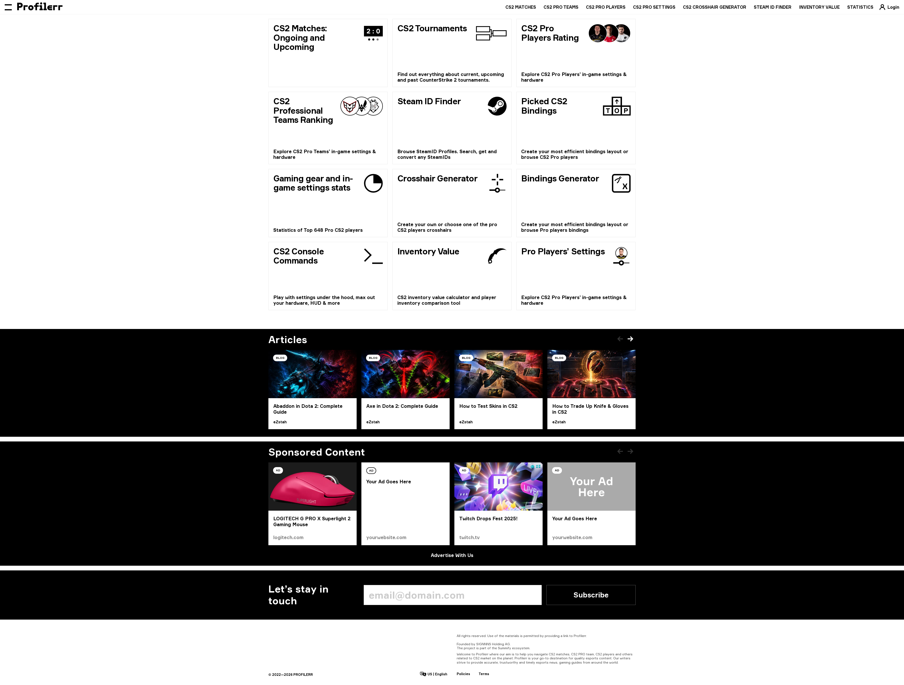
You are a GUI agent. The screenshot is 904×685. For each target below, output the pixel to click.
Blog (280, 358)
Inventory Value (819, 7)
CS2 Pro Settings (654, 7)
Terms (484, 674)
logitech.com (288, 537)
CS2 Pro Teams (561, 7)
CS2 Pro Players (606, 7)
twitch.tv (469, 537)
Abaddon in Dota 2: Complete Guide (308, 409)
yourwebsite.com (386, 537)
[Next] (630, 339)
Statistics (860, 7)
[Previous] (620, 339)
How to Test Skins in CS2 (488, 406)
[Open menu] (8, 7)
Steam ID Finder (772, 7)
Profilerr (580, 636)
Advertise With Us (452, 555)
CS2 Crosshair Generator (714, 7)
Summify (504, 648)
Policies (463, 674)
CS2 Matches (520, 7)
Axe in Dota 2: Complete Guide (402, 406)
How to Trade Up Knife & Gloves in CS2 (590, 409)
